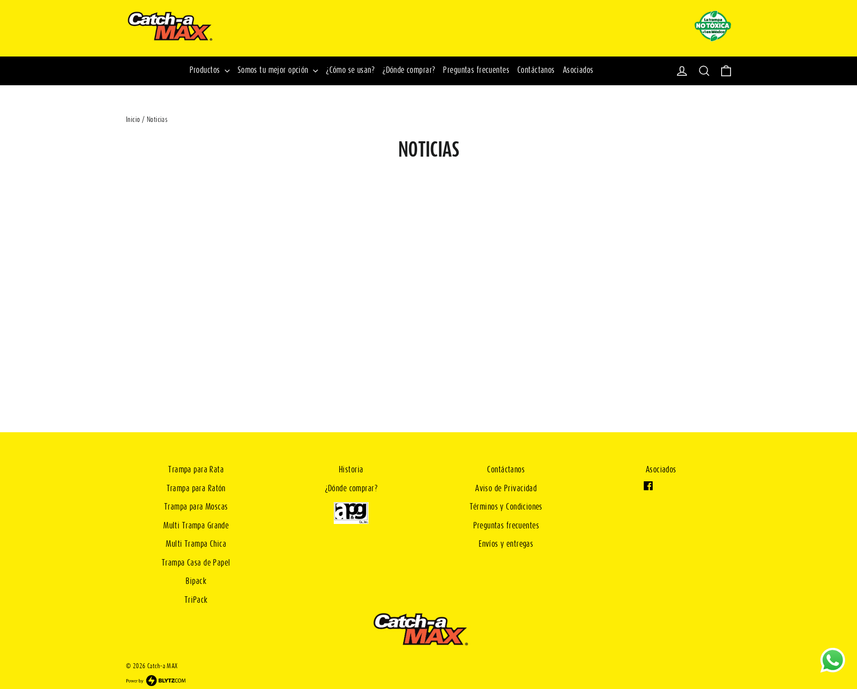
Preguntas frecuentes (476, 70)
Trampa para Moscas (196, 507)
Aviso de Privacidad (506, 489)
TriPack (196, 600)
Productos (205, 70)
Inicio (133, 120)
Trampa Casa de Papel (196, 563)
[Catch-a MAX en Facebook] (650, 487)
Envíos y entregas (506, 544)
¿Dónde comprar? (408, 70)
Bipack (195, 581)
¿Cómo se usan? (350, 70)
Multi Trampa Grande (196, 526)
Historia (351, 470)
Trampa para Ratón (196, 489)
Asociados (578, 70)
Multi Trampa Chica (196, 544)
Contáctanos (536, 70)
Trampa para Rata (196, 470)
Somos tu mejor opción (274, 70)
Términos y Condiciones (506, 507)
